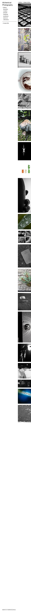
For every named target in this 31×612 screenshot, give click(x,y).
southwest (5, 16)
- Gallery (4, 7)
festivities (5, 9)
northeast (5, 14)
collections (5, 19)
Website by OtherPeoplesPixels (9, 609)
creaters (5, 11)
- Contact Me (5, 23)
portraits (5, 12)
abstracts (5, 18)
